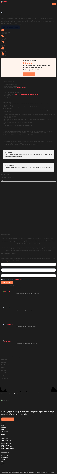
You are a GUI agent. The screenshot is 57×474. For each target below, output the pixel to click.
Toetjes (3, 459)
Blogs (2, 429)
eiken (18, 87)
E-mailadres (4, 273)
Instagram (15, 471)
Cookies (21, 472)
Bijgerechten (4, 457)
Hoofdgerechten (5, 456)
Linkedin (11, 471)
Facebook (21, 471)
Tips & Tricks (4, 431)
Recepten (6, 393)
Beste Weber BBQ (5, 445)
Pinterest (25, 471)
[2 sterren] (3, 179)
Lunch (2, 461)
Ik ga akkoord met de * (13, 279)
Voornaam (4, 261)
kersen (23, 87)
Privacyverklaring (15, 472)
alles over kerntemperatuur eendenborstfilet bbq (26, 94)
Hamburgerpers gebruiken (7, 448)
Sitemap (34, 472)
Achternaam (5, 267)
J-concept (52, 472)
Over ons (3, 433)
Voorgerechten (5, 454)
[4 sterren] (7, 179)
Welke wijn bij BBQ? (6, 440)
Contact (3, 434)
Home (2, 393)
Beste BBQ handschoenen (7, 442)
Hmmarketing (46, 472)
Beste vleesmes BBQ (6, 446)
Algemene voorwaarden (6, 472)
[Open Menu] (54, 4)
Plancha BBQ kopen (6, 443)
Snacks (3, 463)
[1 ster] (2, 179)
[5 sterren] (8, 179)
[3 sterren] (5, 179)
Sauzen (3, 465)
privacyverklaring (18, 279)
